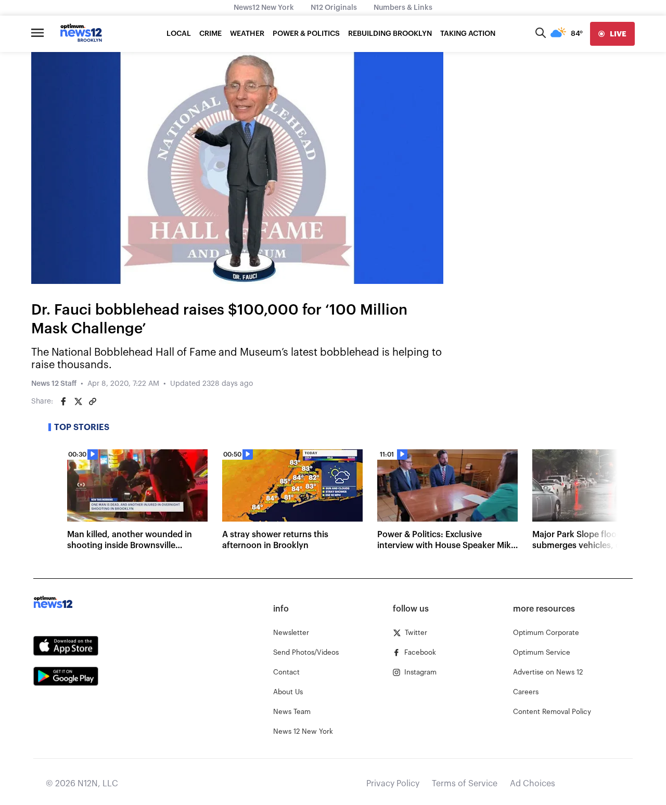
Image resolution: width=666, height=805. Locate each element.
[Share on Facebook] (63, 401)
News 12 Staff (53, 383)
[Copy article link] (92, 401)
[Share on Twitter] (78, 401)
